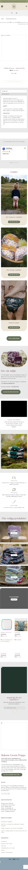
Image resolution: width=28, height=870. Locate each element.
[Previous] (2, 31)
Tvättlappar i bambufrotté (6, 632)
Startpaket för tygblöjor (6, 821)
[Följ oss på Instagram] (4, 794)
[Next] (5, 31)
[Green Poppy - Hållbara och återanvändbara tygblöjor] (14, 6)
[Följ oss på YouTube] (9, 794)
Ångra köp (3, 845)
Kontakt (3, 850)
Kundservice (4, 841)
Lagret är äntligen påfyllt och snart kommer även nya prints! (14, 831)
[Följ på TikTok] (7, 794)
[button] (2, 6)
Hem (2, 19)
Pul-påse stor (17, 632)
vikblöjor (21, 122)
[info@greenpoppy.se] (16, 13)
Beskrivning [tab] (5, 91)
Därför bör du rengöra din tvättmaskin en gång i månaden (12, 825)
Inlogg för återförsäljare (6, 852)
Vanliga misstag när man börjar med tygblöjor (12, 828)
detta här (22, 103)
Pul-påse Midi (17, 653)
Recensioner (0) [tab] (5, 94)
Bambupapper (4, 653)
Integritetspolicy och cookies (8, 848)
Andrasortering (11, 19)
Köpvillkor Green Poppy (6, 843)
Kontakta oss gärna (8, 507)
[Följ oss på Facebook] (2, 794)
